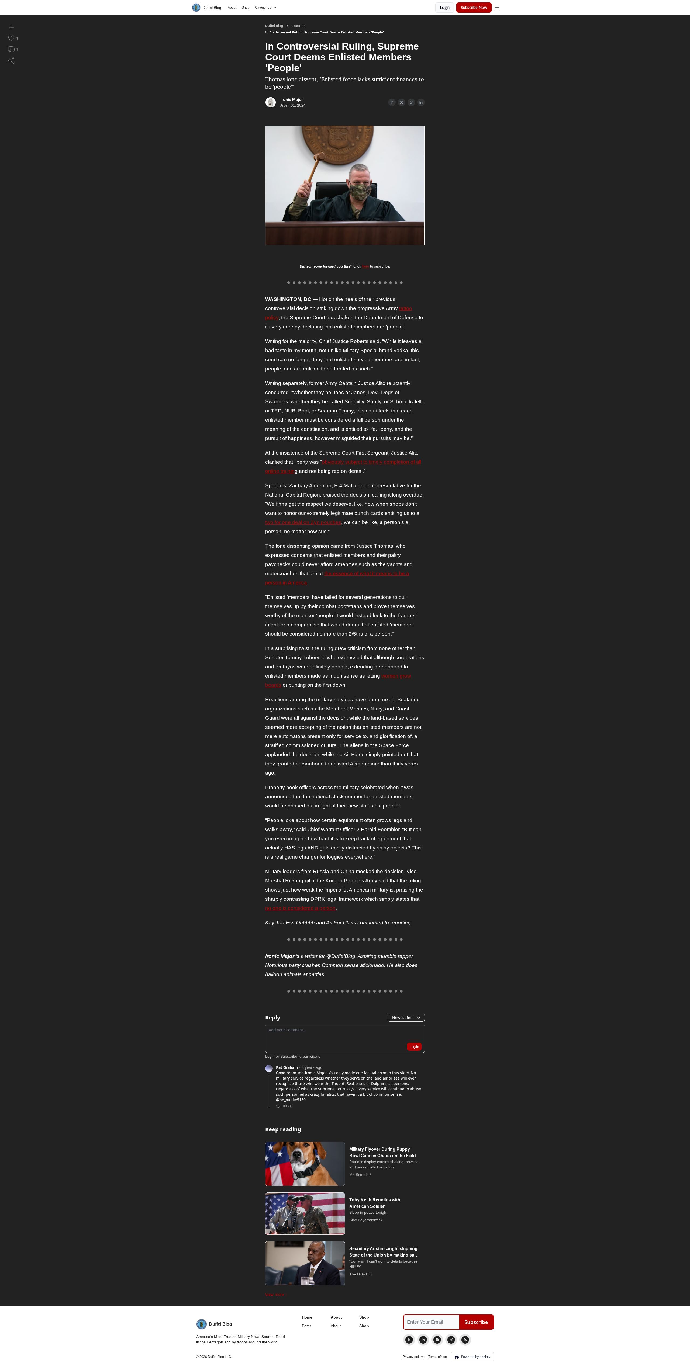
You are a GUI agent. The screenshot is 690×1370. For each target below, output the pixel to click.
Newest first (403, 1017)
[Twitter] (409, 1340)
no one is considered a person (300, 908)
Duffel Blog (274, 26)
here (365, 266)
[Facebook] (437, 1340)
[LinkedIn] (423, 1340)
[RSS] (465, 1340)
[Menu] (497, 7)
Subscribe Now (474, 7)
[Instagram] (451, 1340)
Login (445, 7)
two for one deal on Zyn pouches (303, 522)
